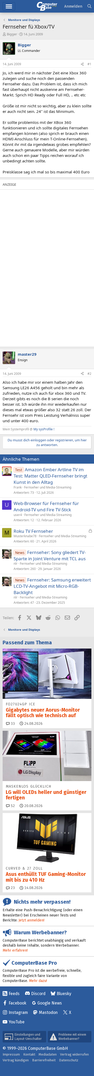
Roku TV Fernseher (33, 531)
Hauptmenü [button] (9, 6)
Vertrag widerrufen (74, 1054)
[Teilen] (82, 64)
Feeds (14, 993)
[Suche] (89, 6)
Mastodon (48, 1012)
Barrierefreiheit (44, 1060)
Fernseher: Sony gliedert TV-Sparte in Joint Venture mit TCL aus (50, 555)
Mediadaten (48, 1054)
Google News (49, 1003)
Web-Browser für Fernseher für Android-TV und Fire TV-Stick (46, 506)
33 (12, 723)
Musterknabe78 (25, 536)
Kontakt (29, 1054)
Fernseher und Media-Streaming (47, 487)
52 (12, 806)
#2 (89, 373)
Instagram (18, 1012)
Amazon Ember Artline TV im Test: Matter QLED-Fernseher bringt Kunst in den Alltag (50, 475)
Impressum (11, 1054)
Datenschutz (68, 1060)
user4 (18, 515)
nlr (15, 563)
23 (12, 888)
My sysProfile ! (43, 429)
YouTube (17, 1021)
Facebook (17, 1003)
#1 (89, 64)
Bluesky (64, 993)
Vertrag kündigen (16, 1060)
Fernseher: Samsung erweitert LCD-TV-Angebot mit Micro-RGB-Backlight (52, 586)
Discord (38, 993)
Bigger (12, 34)
